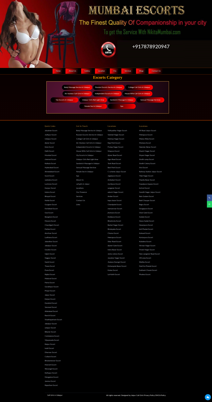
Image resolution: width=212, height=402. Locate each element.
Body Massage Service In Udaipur (77, 87)
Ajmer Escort (50, 143)
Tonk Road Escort (114, 163)
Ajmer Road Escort (115, 155)
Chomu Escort (113, 233)
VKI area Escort (145, 258)
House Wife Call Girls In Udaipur (137, 94)
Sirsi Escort (143, 167)
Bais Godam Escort (146, 196)
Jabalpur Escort (51, 246)
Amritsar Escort (51, 233)
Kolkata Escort (50, 163)
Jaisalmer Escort (51, 130)
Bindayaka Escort (114, 229)
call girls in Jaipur (83, 184)
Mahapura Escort (145, 135)
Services (128, 71)
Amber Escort (113, 196)
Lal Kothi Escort (114, 274)
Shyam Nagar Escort (147, 155)
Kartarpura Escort (146, 237)
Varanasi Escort (51, 307)
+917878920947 (151, 46)
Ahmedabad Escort (52, 172)
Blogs (141, 71)
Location (101, 71)
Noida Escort (50, 200)
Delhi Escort (49, 151)
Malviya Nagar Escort (116, 139)
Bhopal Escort (50, 196)
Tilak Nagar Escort (146, 176)
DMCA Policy (160, 395)
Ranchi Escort (50, 315)
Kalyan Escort (50, 299)
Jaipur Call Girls (137, 395)
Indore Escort (50, 192)
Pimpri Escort (50, 291)
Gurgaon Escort (51, 204)
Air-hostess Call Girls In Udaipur (77, 94)
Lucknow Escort (51, 184)
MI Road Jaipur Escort (147, 130)
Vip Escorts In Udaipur (64, 100)
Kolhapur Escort (51, 373)
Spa (121, 106)
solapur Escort (50, 328)
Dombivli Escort (51, 303)
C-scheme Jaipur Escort (117, 172)
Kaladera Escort (145, 241)
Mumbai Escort (51, 155)
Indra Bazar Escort (115, 250)
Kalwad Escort (144, 233)
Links (78, 204)
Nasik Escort (49, 262)
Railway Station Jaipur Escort (150, 172)
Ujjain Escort (50, 254)
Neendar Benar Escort (147, 147)
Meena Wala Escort (146, 139)
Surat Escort (49, 176)
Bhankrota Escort (114, 221)
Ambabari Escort (114, 180)
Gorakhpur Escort (52, 287)
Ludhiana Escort (51, 237)
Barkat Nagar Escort (115, 225)
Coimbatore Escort (52, 336)
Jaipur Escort (50, 295)
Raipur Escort (50, 344)
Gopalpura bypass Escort (148, 184)
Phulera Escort (144, 274)
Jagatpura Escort (114, 176)
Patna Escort (50, 283)
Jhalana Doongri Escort (117, 262)
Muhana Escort (145, 143)
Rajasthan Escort (51, 385)
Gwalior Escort (50, 250)
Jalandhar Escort (51, 241)
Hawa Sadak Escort (146, 221)
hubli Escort (49, 348)
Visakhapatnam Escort (53, 320)
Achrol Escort (144, 188)
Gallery (87, 71)
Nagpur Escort (50, 258)
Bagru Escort (144, 204)
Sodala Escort (144, 217)
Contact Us (156, 71)
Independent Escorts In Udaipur (107, 94)
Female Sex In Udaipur (93, 106)
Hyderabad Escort (52, 167)
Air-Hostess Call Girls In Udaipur (88, 143)
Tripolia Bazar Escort (147, 180)
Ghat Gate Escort (146, 213)
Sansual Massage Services (150, 100)
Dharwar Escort (51, 352)
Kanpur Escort (50, 188)
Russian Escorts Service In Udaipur (108, 87)
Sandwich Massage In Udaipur (121, 100)
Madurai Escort (51, 278)
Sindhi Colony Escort (147, 163)
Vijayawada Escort (52, 340)
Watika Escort (144, 262)
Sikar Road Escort (114, 241)
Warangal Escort (51, 369)
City (114, 71)
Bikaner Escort (50, 332)
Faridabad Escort (51, 209)
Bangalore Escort (51, 217)
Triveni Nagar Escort (147, 250)
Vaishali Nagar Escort (116, 135)
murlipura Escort (114, 184)
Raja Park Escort (114, 143)
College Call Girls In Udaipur (139, 87)
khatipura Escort (114, 217)
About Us (72, 71)
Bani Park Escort (114, 167)
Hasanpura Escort (146, 225)
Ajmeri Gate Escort (115, 246)
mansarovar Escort (115, 209)
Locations (80, 188)
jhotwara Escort (114, 213)
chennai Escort (50, 159)
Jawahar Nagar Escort (116, 258)
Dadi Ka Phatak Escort (148, 266)
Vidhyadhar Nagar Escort (117, 130)
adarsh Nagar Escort (115, 192)
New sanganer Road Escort (149, 254)
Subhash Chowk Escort (148, 270)
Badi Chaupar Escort (147, 200)
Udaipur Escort (50, 139)
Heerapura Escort (114, 237)
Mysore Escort (50, 221)
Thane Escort (50, 266)
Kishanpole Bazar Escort (117, 266)
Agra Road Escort (114, 159)
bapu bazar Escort (115, 200)
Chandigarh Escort (52, 225)
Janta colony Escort (115, 254)
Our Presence (81, 192)
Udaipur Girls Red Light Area (93, 100)
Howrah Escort (50, 365)
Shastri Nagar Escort (147, 151)
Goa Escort (49, 213)
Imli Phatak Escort (146, 229)
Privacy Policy (149, 395)
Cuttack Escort (50, 357)
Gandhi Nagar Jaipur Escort (149, 192)
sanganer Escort (114, 188)
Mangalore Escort (51, 377)
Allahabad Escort (51, 311)
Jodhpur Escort (51, 135)
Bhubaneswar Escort (53, 361)
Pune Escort (49, 270)
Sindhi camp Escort (146, 159)
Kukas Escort (113, 270)
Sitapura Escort (114, 151)
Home (58, 71)
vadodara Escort (51, 180)
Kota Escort (49, 147)
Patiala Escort (50, 229)
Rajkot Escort (50, 274)
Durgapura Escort (146, 209)
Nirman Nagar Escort (147, 246)
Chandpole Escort (114, 204)
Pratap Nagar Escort (115, 147)
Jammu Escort (50, 381)
